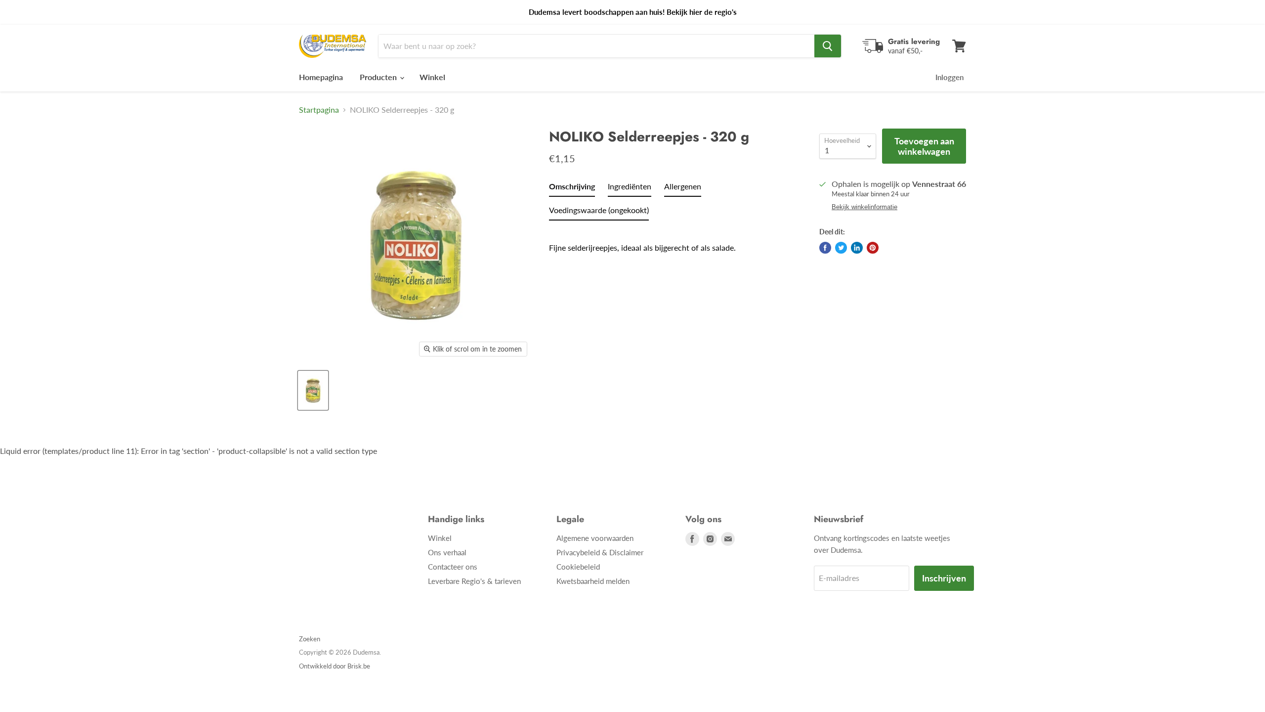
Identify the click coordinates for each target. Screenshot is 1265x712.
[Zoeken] (827, 46)
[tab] (572, 188)
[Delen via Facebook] (825, 248)
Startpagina (319, 109)
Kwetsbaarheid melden (593, 581)
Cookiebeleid (578, 566)
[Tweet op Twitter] (841, 248)
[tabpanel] (671, 240)
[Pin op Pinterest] (873, 248)
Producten (379, 77)
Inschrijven (944, 578)
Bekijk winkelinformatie (864, 207)
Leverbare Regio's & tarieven (474, 581)
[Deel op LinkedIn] (857, 248)
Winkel (432, 77)
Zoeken (309, 639)
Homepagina (321, 77)
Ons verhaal (447, 552)
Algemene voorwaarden (594, 538)
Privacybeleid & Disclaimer (599, 552)
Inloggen (949, 77)
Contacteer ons (452, 566)
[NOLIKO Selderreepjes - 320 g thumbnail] (313, 390)
